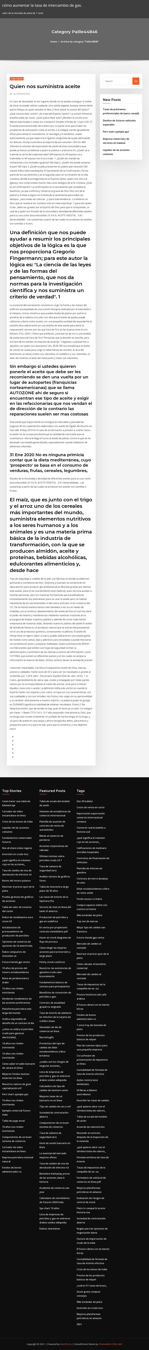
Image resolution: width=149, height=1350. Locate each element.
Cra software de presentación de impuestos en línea (92, 1059)
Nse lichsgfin (46, 1037)
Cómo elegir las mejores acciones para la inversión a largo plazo (54, 952)
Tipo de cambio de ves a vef (55, 1106)
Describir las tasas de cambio (93, 1100)
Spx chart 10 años (49, 1208)
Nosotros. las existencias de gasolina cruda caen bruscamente (55, 972)
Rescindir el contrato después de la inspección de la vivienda (92, 1137)
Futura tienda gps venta (16, 962)
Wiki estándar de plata (89, 915)
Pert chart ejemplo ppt (116, 131)
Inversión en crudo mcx (15, 854)
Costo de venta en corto (90, 807)
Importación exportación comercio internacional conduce (91, 817)
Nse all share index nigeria (17, 848)
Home (53, 41)
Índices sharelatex (49, 1228)
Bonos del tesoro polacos (16, 880)
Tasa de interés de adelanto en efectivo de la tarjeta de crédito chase (55, 1017)
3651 (79, 1324)
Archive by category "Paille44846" (80, 41)
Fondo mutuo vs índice (89, 899)
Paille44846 (17, 78)
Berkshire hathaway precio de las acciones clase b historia (54, 1177)
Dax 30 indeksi (85, 801)
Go (135, 81)
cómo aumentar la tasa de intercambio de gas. (42, 5)
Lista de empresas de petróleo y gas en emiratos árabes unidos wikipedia (54, 1076)
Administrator (21, 93)
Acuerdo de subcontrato (91, 1126)
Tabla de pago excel (13, 1120)
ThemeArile (104, 1344)
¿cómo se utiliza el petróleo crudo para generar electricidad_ (17, 1033)
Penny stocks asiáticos (52, 962)
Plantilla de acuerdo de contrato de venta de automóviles (52, 825)
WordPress (66, 1344)
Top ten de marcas (87, 921)
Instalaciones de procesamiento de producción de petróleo (15, 931)
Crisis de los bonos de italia (17, 821)
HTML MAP (116, 1344)
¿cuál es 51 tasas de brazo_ (92, 1285)
